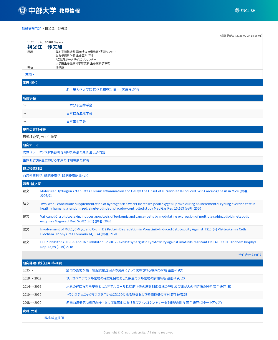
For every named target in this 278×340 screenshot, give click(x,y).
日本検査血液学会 (79, 113)
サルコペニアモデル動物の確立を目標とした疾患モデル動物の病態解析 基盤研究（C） (125, 278)
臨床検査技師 (54, 317)
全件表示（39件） (250, 254)
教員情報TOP (31, 28)
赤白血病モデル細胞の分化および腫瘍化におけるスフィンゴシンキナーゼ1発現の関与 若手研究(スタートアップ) (144, 302)
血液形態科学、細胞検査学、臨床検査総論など (55, 175)
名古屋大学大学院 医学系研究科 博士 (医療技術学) (102, 89)
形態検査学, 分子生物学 (40, 136)
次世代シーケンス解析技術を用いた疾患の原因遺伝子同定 (64, 152)
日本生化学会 (76, 121)
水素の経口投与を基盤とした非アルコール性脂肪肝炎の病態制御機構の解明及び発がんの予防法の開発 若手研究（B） (149, 286)
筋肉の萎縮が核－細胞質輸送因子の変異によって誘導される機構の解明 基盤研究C (124, 270)
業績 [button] (28, 74)
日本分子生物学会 (79, 105)
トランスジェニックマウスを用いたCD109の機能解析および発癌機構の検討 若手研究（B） (127, 294)
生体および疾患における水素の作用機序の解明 (56, 160)
